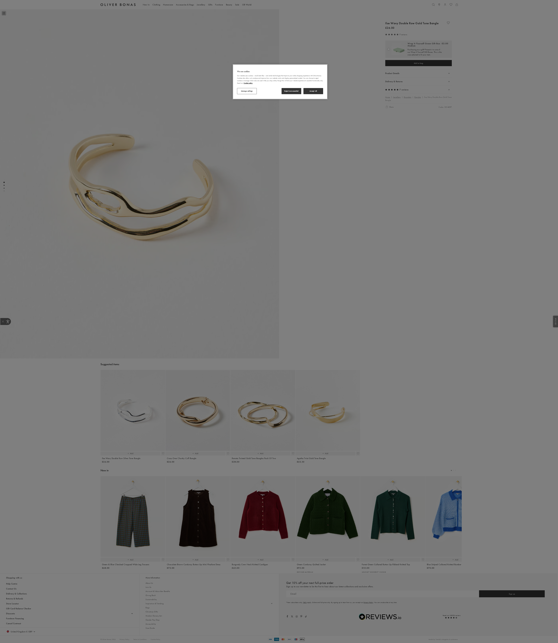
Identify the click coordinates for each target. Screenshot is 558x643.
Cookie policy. (248, 83)
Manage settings (247, 91)
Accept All (313, 91)
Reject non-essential (291, 91)
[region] (280, 81)
